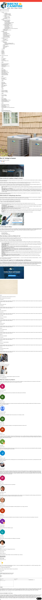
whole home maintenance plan (25, 265)
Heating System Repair (6, 24)
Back (2, 62)
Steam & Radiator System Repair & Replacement (11, 28)
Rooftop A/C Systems (8, 14)
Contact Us (3, 54)
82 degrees (33, 189)
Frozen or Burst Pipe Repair (5, 72)
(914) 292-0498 (7, 9)
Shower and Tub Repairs (6, 36)
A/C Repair (3, 59)
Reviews (4, 47)
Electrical (3, 52)
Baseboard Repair (7, 27)
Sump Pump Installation (6, 33)
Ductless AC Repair (7, 17)
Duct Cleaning (5, 30)
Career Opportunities (6, 46)
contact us (5, 265)
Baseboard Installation (8, 23)
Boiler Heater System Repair (8, 25)
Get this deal (1, 337)
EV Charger (4, 39)
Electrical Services (5, 38)
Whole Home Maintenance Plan (9, 43)
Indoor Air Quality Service (5, 60)
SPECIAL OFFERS (6, 160)
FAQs (4, 45)
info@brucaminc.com (3, 559)
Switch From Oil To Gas (6, 37)
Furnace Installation (4, 99)
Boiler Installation (4, 98)
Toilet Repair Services (4, 73)
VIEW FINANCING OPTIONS (4, 365)
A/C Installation (4, 58)
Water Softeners (4, 70)
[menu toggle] (0, 10)
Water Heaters (5, 32)
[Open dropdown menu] (4, 51)
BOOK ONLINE (2, 9)
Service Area (5, 41)
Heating (3, 19)
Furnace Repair (7, 26)
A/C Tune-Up (5, 18)
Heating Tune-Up (5, 29)
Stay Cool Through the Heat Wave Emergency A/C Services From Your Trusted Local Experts (10, 1)
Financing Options (5, 44)
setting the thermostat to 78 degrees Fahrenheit (20, 186)
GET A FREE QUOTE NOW (4, 55)
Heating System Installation (6, 20)
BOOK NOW (2, 160)
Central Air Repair (7, 16)
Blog (4, 48)
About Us (3, 53)
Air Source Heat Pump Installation (9, 22)
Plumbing (3, 31)
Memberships (5, 42)
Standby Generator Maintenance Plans (7, 111)
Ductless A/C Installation (8, 15)
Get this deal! (1, 299)
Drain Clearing (5, 34)
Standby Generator (5, 40)
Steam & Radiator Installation (5, 101)
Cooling (3, 12)
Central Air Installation (8, 13)
